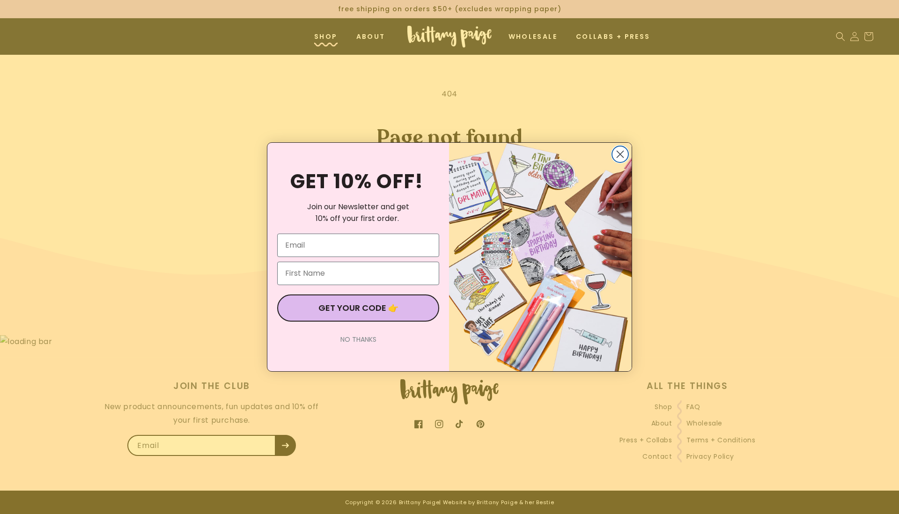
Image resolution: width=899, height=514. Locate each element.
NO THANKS (358, 339)
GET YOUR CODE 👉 (358, 308)
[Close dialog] (620, 154)
